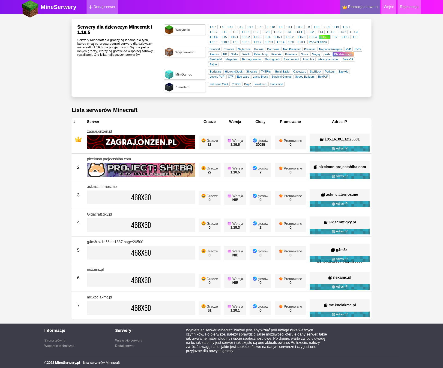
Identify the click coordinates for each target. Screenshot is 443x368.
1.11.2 (245, 32)
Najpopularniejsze (330, 49)
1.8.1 (289, 27)
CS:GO (236, 84)
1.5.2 (240, 27)
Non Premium (291, 49)
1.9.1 (317, 27)
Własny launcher (328, 59)
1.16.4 (313, 37)
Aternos (214, 54)
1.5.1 (230, 27)
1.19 (235, 42)
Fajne (213, 64)
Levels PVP (217, 76)
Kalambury (261, 54)
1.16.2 (290, 37)
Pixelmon (260, 84)
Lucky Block (260, 76)
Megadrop (231, 59)
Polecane (291, 54)
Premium (309, 49)
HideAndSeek (233, 71)
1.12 (255, 32)
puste (326, 54)
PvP (348, 49)
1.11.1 (234, 32)
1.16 (268, 37)
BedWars (215, 71)
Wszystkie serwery (128, 340)
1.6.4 (250, 27)
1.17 (335, 37)
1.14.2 (342, 32)
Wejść (389, 7)
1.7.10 (271, 27)
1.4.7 (213, 27)
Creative (229, 49)
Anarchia (308, 59)
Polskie (258, 49)
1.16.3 (301, 37)
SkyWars (251, 71)
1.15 (224, 37)
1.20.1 (301, 42)
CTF (230, 76)
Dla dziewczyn (343, 54)
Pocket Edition (318, 42)
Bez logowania (251, 59)
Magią (316, 54)
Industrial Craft (219, 84)
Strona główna (54, 340)
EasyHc (343, 71)
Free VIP (347, 59)
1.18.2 (225, 42)
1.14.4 (214, 37)
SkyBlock (315, 71)
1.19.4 (280, 42)
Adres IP (341, 148)
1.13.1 (298, 32)
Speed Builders (304, 76)
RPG (358, 49)
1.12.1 (266, 32)
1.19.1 (246, 42)
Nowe (304, 54)
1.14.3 (354, 32)
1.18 (355, 37)
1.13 (288, 32)
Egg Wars (243, 76)
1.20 (291, 42)
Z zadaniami (291, 59)
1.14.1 (331, 32)
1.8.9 (299, 27)
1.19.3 (269, 42)
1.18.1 (214, 42)
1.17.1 (345, 37)
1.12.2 (277, 32)
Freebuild (216, 59)
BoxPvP (323, 76)
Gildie (234, 54)
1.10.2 (214, 32)
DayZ (247, 84)
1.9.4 (326, 27)
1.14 (320, 32)
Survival (215, 49)
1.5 (222, 27)
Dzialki (246, 54)
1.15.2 (246, 37)
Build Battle (282, 71)
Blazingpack (272, 59)
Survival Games (281, 76)
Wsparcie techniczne (59, 346)
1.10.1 (346, 27)
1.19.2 (257, 42)
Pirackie (276, 54)
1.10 (336, 27)
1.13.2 (310, 32)
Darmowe (273, 49)
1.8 (280, 27)
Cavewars (299, 71)
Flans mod (276, 84)
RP (225, 54)
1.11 (224, 32)
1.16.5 (324, 37)
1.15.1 (234, 37)
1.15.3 (257, 37)
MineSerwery (58, 7)
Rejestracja (409, 7)
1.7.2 (260, 27)
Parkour (330, 71)
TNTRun (266, 71)
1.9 (308, 27)
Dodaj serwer (104, 7)
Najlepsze (244, 49)
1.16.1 (278, 37)
